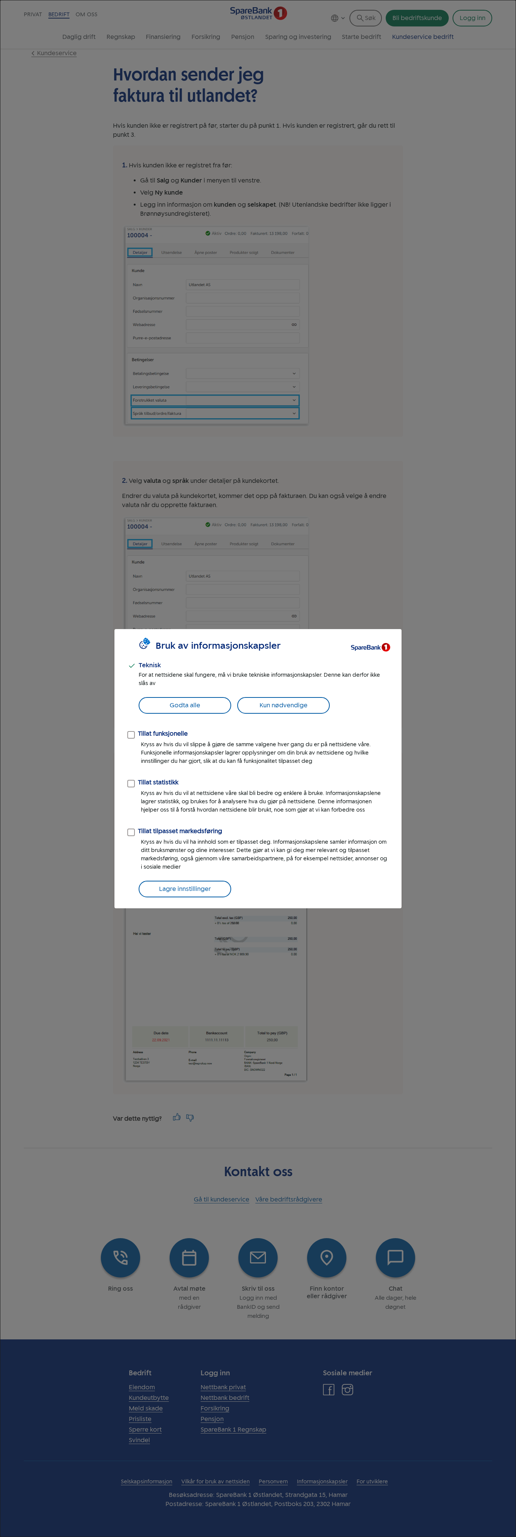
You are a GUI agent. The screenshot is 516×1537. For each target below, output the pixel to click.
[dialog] (258, 768)
